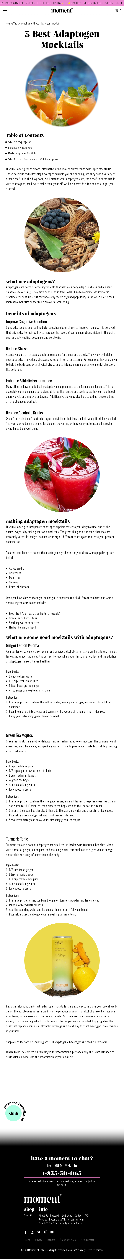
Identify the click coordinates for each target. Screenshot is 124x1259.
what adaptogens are (72, 179)
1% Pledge (67, 1215)
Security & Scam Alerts (70, 1223)
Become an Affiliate (59, 1219)
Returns (51, 1240)
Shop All (28, 1215)
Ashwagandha (16, 568)
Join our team (78, 1219)
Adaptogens (13, 355)
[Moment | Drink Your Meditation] (43, 1202)
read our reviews (96, 1042)
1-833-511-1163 (62, 1173)
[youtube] (52, 1232)
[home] (62, 11)
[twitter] (38, 1232)
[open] (5, 10)
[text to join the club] (14, 1112)
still (51, 1042)
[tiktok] (45, 1232)
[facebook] (25, 1232)
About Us (43, 1215)
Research (54, 1215)
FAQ (28, 292)
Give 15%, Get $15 (48, 1223)
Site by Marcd (88, 1240)
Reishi (13, 587)
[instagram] (32, 1232)
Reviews (43, 1219)
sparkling (38, 1042)
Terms (27, 1240)
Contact (79, 1215)
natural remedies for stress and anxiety (64, 355)
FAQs (87, 1215)
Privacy (38, 1240)
